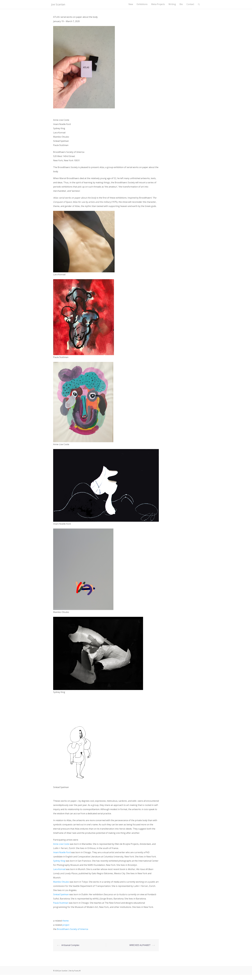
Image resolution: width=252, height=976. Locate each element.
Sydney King (59, 860)
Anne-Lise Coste (61, 844)
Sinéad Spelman (61, 894)
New (130, 4)
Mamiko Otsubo (61, 881)
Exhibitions (142, 4)
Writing (172, 4)
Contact (190, 4)
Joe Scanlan (58, 4)
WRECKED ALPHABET (140, 945)
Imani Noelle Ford (62, 852)
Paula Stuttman (60, 902)
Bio (181, 4)
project (65, 924)
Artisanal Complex (70, 945)
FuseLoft (77, 971)
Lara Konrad (59, 869)
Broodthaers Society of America (72, 929)
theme (65, 920)
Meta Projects (158, 4)
